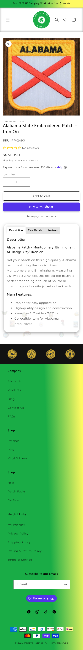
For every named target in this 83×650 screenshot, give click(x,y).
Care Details (35, 230)
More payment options (41, 216)
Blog (11, 399)
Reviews (52, 230)
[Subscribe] (65, 584)
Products (14, 390)
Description (16, 230)
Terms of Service (20, 559)
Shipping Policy (19, 542)
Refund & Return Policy (25, 551)
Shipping (8, 160)
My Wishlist (16, 525)
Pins (11, 449)
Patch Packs (17, 491)
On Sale (13, 500)
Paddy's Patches (33, 642)
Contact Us (16, 407)
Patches (13, 441)
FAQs (11, 416)
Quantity (9, 174)
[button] (7, 20)
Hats (11, 482)
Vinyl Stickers (18, 458)
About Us (14, 381)
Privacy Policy (18, 533)
